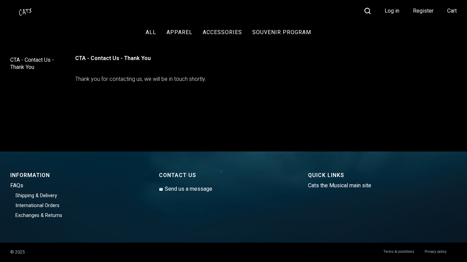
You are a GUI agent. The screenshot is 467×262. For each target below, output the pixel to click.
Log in (392, 11)
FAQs (16, 185)
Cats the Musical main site (339, 185)
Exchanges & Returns (38, 215)
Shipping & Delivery (36, 196)
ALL (151, 32)
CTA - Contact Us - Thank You (32, 63)
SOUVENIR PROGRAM (281, 32)
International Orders (37, 205)
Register (423, 11)
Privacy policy (435, 251)
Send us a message (188, 189)
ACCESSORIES (222, 32)
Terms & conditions (398, 251)
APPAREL (179, 32)
